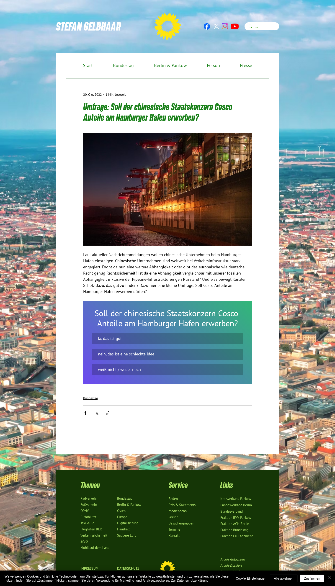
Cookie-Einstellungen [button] (251, 578)
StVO (84, 542)
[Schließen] (329, 578)
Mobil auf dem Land (94, 548)
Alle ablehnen (284, 578)
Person (173, 517)
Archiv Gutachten (232, 559)
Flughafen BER (91, 529)
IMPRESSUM (89, 568)
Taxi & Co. (87, 523)
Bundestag (90, 398)
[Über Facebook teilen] (85, 413)
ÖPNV (84, 511)
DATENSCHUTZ (128, 568)
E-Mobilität (88, 517)
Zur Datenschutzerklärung (190, 580)
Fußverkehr (88, 505)
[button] (167, 338)
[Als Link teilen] (108, 413)
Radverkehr (88, 498)
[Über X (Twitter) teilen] (96, 413)
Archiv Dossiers (231, 565)
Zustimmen (312, 578)
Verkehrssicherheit (93, 535)
